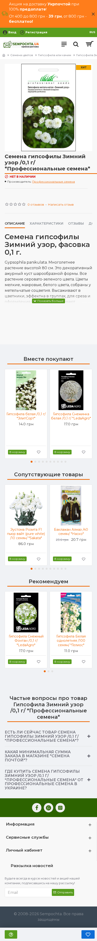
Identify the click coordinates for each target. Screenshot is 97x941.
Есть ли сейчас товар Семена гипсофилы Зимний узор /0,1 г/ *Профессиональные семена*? (42, 736)
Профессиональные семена (53, 181)
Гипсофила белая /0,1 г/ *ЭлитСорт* (26, 416)
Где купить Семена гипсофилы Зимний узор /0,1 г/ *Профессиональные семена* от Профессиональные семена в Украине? (44, 779)
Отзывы (76, 224)
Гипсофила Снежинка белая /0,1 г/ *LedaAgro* (71, 416)
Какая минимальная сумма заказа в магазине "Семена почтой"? (38, 756)
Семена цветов (21, 55)
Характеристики (46, 224)
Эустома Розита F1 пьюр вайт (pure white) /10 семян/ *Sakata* (26, 533)
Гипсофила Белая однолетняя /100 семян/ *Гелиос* (71, 640)
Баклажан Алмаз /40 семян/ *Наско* (71, 531)
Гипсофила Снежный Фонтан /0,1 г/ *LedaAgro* (26, 640)
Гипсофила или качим (54, 55)
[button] (31, 462)
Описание (15, 224)
